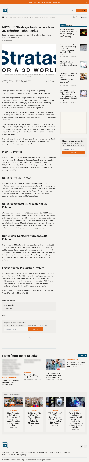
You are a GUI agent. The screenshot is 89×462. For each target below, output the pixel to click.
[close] (87, 2)
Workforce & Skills (73, 359)
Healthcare (27, 372)
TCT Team (64, 39)
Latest (63, 25)
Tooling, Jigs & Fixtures (9, 377)
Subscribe (35, 329)
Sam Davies (65, 56)
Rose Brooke (8, 41)
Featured (69, 25)
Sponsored (13, 410)
